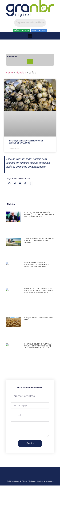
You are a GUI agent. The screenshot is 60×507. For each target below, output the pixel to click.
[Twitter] (14, 183)
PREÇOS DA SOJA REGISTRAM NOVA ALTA (39, 319)
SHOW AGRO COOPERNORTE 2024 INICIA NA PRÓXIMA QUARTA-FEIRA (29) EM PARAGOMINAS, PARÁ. (38, 291)
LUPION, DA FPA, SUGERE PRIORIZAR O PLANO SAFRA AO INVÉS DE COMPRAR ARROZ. (37, 264)
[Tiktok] (30, 183)
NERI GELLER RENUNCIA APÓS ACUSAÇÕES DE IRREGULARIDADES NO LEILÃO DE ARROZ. (39, 214)
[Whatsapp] (25, 183)
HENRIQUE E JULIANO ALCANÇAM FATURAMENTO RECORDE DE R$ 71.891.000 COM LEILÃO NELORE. (38, 346)
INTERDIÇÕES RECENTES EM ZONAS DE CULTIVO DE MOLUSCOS (26, 142)
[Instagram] (9, 183)
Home (9, 72)
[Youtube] (20, 183)
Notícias (21, 72)
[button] (30, 35)
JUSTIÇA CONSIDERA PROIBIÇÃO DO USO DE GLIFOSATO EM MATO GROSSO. (38, 240)
